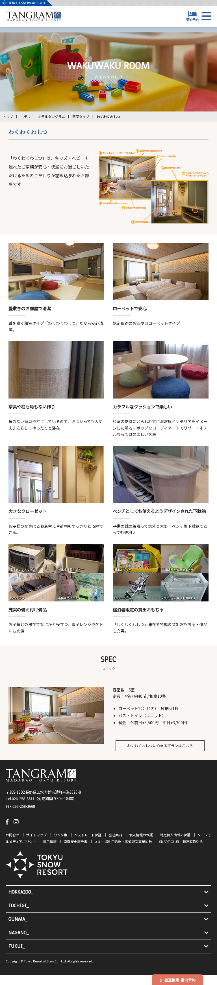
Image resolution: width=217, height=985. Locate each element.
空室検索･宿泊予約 (180, 979)
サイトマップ (36, 834)
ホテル (25, 116)
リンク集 (60, 834)
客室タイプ (80, 116)
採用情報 (50, 841)
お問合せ (12, 834)
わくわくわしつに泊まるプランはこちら (160, 745)
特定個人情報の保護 (175, 834)
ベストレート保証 (87, 834)
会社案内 (115, 834)
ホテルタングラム (51, 116)
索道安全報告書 (75, 841)
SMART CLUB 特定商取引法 (181, 841)
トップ (8, 116)
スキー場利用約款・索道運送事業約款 (123, 841)
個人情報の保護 (141, 834)
